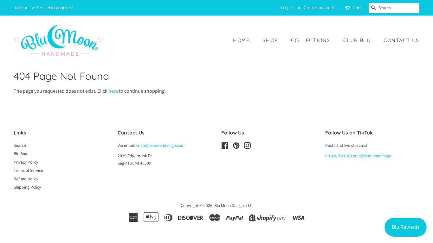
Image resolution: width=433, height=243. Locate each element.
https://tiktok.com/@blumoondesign (358, 156)
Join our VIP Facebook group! (43, 7)
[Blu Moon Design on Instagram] (247, 147)
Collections (310, 40)
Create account (319, 7)
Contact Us (401, 40)
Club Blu (357, 40)
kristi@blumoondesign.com (160, 145)
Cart (356, 7)
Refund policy (26, 179)
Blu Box (20, 153)
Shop (270, 40)
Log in (287, 7)
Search (20, 145)
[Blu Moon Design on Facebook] (225, 147)
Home (241, 40)
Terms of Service (28, 170)
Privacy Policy (26, 162)
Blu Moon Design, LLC (233, 205)
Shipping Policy (27, 187)
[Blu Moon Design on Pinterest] (236, 147)
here (113, 91)
